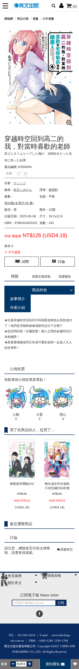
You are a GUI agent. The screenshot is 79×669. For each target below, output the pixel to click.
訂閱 (61, 603)
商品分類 (23, 18)
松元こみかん (23, 190)
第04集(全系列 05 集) (19, 203)
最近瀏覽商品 (21, 524)
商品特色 (39, 290)
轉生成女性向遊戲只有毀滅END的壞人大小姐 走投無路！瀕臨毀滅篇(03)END (57, 486)
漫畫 (35, 18)
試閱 (25, 261)
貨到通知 (53, 664)
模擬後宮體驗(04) (22, 483)
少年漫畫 (48, 18)
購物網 (8, 18)
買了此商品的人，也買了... (32, 430)
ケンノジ (20, 183)
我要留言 (67, 549)
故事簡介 (17, 299)
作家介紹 (17, 308)
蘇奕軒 (53, 190)
